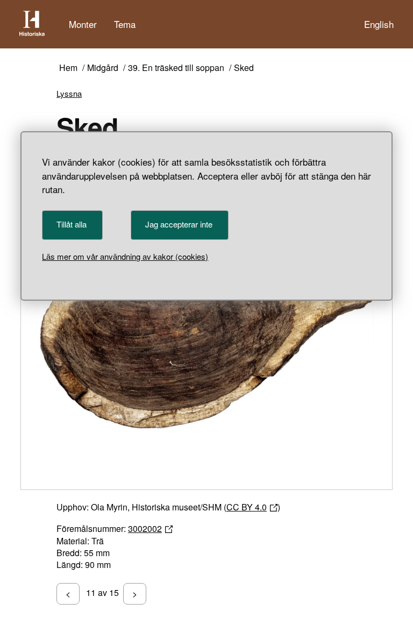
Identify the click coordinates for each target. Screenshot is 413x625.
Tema (125, 24)
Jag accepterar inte (178, 224)
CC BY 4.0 (246, 507)
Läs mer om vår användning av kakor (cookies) (125, 256)
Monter (83, 24)
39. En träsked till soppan (176, 68)
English (379, 24)
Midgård (102, 68)
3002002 (145, 528)
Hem (68, 68)
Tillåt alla (71, 224)
